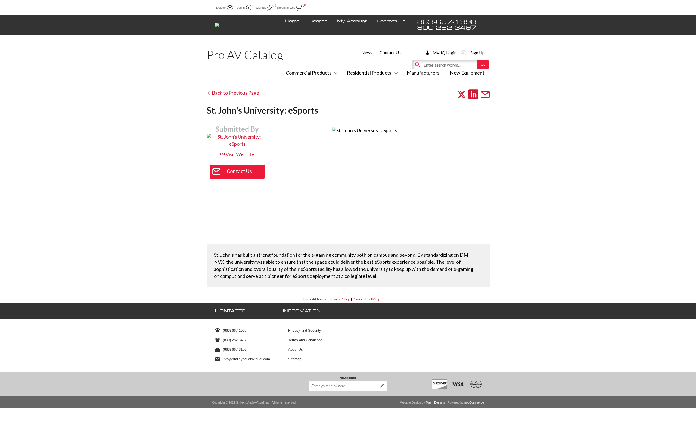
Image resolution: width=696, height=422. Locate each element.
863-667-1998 (446, 22)
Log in (241, 7)
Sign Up (477, 52)
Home (292, 21)
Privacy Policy (339, 299)
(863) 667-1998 (234, 330)
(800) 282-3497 (234, 340)
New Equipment (467, 73)
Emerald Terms (314, 299)
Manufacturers (423, 73)
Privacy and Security (304, 330)
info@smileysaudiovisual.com (246, 359)
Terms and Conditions (305, 340)
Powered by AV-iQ (366, 299)
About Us (295, 349)
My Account (352, 21)
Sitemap (294, 359)
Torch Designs (435, 402)
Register (220, 7)
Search (318, 21)
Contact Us (391, 21)
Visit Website (239, 154)
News (366, 52)
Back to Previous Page (235, 93)
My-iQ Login (444, 52)
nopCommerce (474, 402)
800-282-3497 (446, 28)
